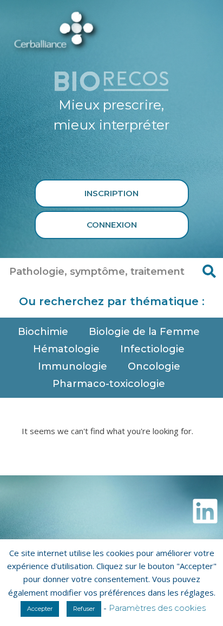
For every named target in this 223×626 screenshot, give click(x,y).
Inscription (111, 193)
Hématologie (66, 349)
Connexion (112, 225)
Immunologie (72, 366)
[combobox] (98, 271)
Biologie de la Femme (144, 332)
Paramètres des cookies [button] (157, 608)
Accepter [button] (40, 608)
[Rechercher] (209, 271)
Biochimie (43, 332)
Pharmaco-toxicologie (109, 384)
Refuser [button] (84, 608)
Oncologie (154, 366)
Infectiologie (152, 349)
